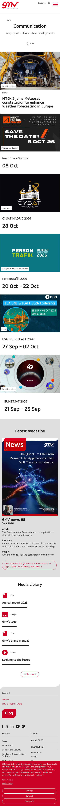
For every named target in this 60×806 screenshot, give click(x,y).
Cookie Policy (7, 784)
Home (8, 20)
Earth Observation (8, 86)
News (33, 757)
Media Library (30, 674)
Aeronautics (7, 746)
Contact (5, 700)
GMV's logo (9, 621)
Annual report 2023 (14, 602)
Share (32, 43)
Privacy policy (7, 780)
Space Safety (7, 208)
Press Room (36, 753)
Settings (29, 791)
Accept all (29, 801)
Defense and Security (10, 148)
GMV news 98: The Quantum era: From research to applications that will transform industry (28, 565)
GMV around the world (12, 704)
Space (4, 329)
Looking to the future (16, 659)
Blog (9, 713)
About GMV (37, 740)
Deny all (29, 796)
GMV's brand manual (15, 640)
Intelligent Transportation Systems (15, 268)
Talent (34, 734)
